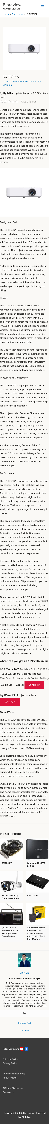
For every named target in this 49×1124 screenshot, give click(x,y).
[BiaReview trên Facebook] (26, 1049)
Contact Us (8, 1092)
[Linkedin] (24, 1013)
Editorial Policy (10, 1059)
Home (6, 14)
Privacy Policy (10, 1063)
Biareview (12, 4)
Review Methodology (14, 1073)
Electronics (17, 14)
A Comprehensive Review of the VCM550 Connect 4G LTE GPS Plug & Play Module (36, 933)
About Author (10, 1077)
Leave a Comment (13, 81)
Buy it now (34, 684)
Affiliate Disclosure (13, 1088)
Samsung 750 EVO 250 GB (36, 864)
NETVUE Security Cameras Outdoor (11, 896)
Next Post (24, 1030)
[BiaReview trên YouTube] (21, 1049)
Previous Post (24, 1022)
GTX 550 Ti (7, 863)
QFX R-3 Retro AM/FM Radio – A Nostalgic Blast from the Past (10, 931)
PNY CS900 (32, 895)
